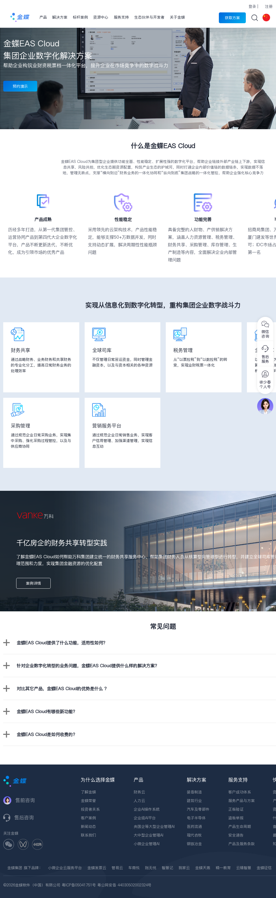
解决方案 (59, 17)
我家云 (184, 867)
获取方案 (232, 17)
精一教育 (223, 867)
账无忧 (150, 867)
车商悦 (134, 867)
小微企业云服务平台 (65, 867)
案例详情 (33, 583)
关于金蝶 (177, 17)
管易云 (117, 867)
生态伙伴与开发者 (149, 17)
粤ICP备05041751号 (79, 885)
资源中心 (100, 17)
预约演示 (20, 86)
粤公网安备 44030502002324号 (124, 885)
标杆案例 (80, 17)
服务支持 (121, 17)
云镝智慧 (243, 867)
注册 (268, 6)
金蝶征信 (264, 867)
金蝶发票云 (96, 867)
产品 (43, 17)
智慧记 (167, 867)
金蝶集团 (14, 867)
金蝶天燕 (202, 867)
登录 (252, 6)
